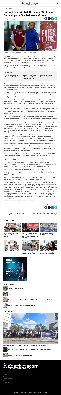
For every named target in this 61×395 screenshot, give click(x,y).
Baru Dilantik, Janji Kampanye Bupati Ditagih (20, 355)
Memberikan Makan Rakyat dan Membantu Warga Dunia (22, 305)
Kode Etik (5, 376)
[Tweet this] (49, 18)
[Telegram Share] (52, 18)
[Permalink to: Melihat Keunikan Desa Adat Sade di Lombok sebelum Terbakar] (12, 227)
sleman (31, 202)
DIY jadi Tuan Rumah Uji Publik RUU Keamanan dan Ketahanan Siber (16, 213)
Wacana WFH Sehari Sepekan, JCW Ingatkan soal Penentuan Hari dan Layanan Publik (30, 77)
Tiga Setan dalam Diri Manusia (16, 288)
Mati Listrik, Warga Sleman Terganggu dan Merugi (11, 76)
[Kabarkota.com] (30, 3)
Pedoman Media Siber (8, 378)
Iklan (4, 380)
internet (20, 202)
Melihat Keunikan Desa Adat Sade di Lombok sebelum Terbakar (11, 235)
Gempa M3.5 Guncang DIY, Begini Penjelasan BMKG (47, 234)
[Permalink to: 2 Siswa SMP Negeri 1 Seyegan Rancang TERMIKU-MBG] (12, 245)
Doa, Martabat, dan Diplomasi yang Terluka (19, 294)
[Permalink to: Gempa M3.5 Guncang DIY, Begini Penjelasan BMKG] (48, 227)
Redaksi (5, 374)
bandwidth (7, 202)
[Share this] (45, 18)
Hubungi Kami (6, 382)
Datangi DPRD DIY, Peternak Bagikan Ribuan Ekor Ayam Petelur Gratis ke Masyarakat (47, 252)
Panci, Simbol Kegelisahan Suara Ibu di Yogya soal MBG (45, 213)
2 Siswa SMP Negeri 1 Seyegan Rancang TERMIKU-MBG (11, 251)
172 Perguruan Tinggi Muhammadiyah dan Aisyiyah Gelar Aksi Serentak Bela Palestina (25, 345)
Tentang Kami (6, 373)
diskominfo (13, 202)
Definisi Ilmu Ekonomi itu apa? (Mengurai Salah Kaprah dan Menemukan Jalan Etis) (30, 299)
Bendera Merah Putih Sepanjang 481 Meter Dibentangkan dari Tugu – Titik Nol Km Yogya (30, 252)
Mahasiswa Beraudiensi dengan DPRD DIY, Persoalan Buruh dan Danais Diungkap (29, 349)
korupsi (25, 202)
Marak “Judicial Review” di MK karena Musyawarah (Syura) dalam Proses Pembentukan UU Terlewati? (30, 235)
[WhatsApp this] (55, 18)
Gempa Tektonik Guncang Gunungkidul (46, 76)
